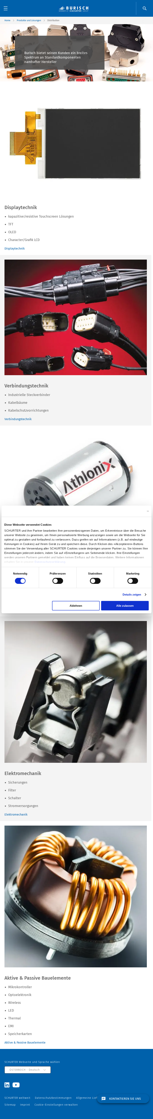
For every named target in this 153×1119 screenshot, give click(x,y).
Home (7, 20)
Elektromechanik (15, 814)
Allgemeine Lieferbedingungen (97, 1097)
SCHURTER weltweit (17, 1097)
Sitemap (10, 1104)
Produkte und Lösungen (29, 20)
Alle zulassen (125, 605)
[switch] (57, 581)
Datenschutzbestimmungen (53, 1097)
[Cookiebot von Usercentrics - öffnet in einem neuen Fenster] (132, 511)
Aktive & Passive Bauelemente (25, 1042)
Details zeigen (132, 594)
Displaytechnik (14, 248)
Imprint (25, 1104)
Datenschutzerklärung (50, 561)
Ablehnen (76, 605)
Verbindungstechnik (18, 419)
